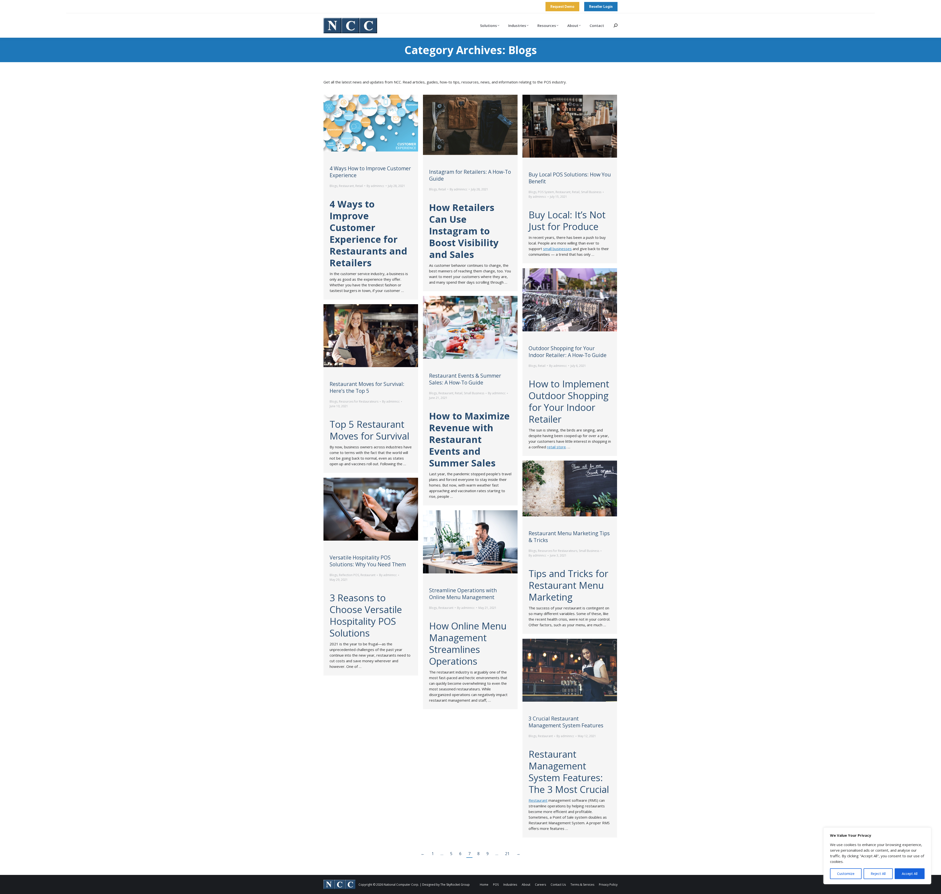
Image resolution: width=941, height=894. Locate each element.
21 (507, 853)
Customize (845, 873)
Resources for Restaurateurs (358, 401)
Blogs (333, 186)
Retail (359, 186)
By (375, 186)
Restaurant (346, 186)
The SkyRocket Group (455, 884)
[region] (877, 855)
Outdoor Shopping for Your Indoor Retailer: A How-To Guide (568, 352)
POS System (546, 192)
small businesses (557, 248)
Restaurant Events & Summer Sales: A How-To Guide (465, 379)
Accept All (909, 873)
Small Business (591, 192)
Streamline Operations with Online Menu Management (463, 594)
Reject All (878, 873)
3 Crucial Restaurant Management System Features (566, 722)
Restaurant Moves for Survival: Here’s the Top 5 (367, 387)
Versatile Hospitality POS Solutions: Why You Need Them (368, 561)
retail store (556, 446)
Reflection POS (349, 575)
